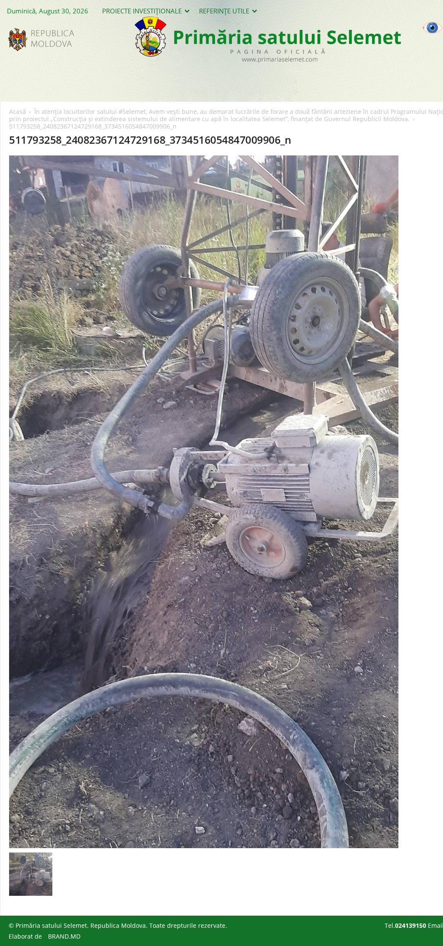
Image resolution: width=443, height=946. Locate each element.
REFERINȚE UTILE (224, 10)
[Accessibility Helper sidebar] (432, 27)
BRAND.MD (64, 936)
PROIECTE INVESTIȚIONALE (142, 10)
